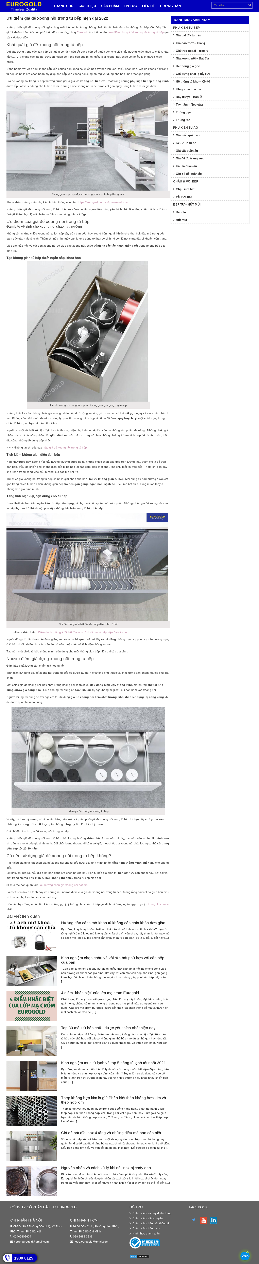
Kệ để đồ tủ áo (186, 143)
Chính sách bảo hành (146, 1228)
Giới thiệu (87, 6)
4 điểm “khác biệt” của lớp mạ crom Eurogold (100, 993)
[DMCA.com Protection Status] (140, 1257)
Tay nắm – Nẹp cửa (189, 104)
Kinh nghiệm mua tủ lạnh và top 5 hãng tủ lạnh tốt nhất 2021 (113, 1063)
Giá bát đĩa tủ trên (188, 35)
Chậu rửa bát (185, 189)
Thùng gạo (183, 112)
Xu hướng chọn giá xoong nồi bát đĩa (64, 884)
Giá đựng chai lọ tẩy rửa (193, 73)
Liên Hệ (148, 6)
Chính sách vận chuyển (148, 1218)
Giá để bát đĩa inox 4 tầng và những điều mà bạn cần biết (111, 1133)
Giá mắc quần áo (188, 135)
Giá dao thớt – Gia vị (190, 43)
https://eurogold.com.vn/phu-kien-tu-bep (103, 202)
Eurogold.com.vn (159, 904)
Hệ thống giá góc (188, 66)
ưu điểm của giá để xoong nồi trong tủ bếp (136, 32)
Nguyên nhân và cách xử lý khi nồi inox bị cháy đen (106, 1168)
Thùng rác (183, 120)
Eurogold (82, 32)
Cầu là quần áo (186, 166)
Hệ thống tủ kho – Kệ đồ (193, 81)
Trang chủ (63, 6)
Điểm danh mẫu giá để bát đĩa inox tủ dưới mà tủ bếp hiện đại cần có (82, 632)
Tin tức (130, 6)
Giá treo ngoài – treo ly (192, 50)
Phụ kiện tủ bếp (186, 27)
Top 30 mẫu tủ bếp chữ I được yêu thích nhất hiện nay (108, 1028)
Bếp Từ (181, 212)
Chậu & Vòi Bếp (185, 181)
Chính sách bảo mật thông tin (151, 1223)
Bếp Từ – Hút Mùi (187, 204)
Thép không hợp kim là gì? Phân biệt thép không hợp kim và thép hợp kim (113, 1100)
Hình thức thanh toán (146, 1233)
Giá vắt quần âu (187, 150)
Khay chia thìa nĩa (188, 89)
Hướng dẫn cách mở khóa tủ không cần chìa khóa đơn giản (113, 923)
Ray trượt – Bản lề (189, 97)
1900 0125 (23, 1258)
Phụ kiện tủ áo (185, 127)
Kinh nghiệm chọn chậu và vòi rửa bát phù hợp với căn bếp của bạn (112, 960)
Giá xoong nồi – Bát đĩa (192, 58)
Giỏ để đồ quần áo (189, 173)
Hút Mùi (181, 220)
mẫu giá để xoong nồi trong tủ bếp (65, 447)
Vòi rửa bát (184, 196)
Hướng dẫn (170, 6)
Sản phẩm (110, 6)
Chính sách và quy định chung (152, 1213)
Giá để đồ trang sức (190, 158)
